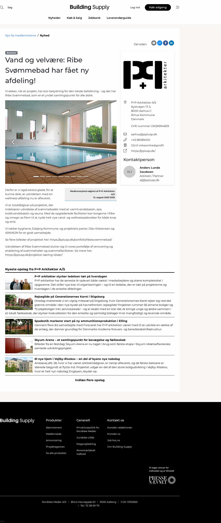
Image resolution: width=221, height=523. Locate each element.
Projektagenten (55, 446)
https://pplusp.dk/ (143, 151)
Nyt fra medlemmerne (20, 35)
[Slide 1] (36, 176)
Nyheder (54, 18)
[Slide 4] (54, 176)
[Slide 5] (61, 176)
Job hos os (113, 440)
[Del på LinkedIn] (171, 43)
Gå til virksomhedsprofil (147, 145)
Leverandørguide (119, 18)
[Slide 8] (79, 176)
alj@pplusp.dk (149, 180)
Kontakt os (113, 433)
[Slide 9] (85, 176)
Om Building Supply (119, 446)
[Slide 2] (42, 176)
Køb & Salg (74, 18)
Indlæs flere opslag (90, 380)
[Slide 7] (73, 176)
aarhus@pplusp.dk (144, 134)
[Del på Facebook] (165, 43)
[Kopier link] (159, 43)
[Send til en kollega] (153, 43)
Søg (10, 7)
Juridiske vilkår (85, 437)
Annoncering (54, 440)
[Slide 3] (48, 176)
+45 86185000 (140, 140)
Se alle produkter (56, 453)
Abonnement (54, 427)
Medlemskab (53, 433)
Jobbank (94, 18)
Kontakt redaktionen (119, 427)
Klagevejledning (86, 443)
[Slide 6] (67, 176)
